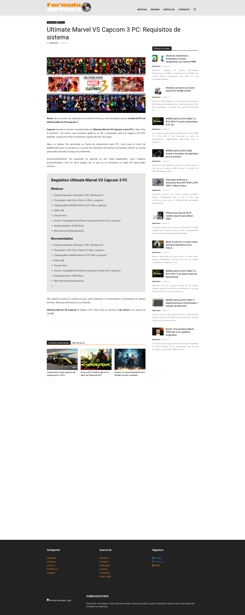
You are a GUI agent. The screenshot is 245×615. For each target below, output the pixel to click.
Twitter (158, 558)
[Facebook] (49, 49)
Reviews (155, 9)
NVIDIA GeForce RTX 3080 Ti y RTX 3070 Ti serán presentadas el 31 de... (182, 121)
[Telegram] (69, 49)
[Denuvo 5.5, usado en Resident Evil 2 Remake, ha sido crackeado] (130, 359)
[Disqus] (96, 424)
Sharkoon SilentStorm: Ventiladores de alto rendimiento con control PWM (181, 59)
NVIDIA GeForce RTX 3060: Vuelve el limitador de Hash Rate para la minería (182, 153)
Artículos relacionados (58, 343)
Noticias (142, 9)
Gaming (50, 565)
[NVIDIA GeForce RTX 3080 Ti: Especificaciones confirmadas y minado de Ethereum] (158, 302)
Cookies (104, 569)
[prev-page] (48, 381)
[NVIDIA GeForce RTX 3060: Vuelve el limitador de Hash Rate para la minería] (158, 153)
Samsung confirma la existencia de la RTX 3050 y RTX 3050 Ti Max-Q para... (182, 182)
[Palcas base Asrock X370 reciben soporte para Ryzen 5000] (158, 215)
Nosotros (104, 558)
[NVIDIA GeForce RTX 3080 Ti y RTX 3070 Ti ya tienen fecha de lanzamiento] (158, 273)
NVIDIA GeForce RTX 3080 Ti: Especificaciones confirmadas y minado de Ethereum (182, 303)
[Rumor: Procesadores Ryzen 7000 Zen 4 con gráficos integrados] (158, 331)
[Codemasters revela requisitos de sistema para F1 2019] (62, 359)
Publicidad (105, 565)
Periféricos (52, 569)
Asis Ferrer (54, 43)
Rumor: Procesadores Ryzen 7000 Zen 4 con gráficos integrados (180, 332)
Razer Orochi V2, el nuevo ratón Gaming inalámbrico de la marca (181, 245)
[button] (194, 9)
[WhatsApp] (63, 49)
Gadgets (51, 572)
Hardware (52, 558)
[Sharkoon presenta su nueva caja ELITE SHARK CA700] (158, 90)
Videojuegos (52, 22)
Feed (157, 565)
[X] (56, 49)
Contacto (184, 9)
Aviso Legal (105, 576)
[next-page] (53, 381)
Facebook (159, 561)
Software (51, 561)
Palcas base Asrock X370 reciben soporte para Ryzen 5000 (179, 216)
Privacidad (105, 572)
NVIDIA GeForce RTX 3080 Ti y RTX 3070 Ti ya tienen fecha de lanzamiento (181, 274)
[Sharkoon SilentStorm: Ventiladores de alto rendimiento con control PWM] (158, 58)
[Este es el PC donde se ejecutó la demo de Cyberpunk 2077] (96, 359)
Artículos (169, 9)
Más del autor (78, 343)
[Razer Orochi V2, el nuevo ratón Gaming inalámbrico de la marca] (158, 244)
